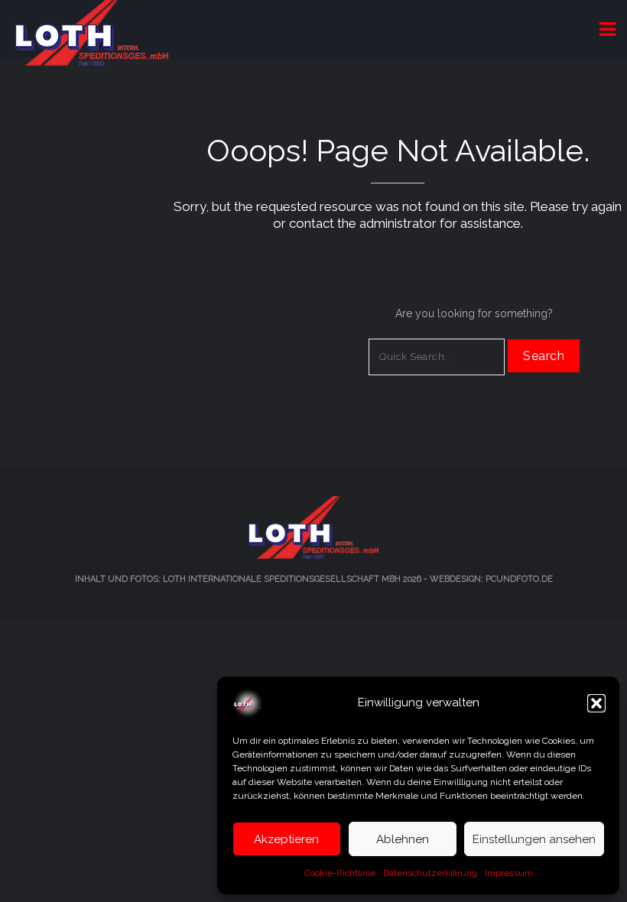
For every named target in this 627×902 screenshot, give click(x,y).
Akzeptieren (286, 839)
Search (543, 356)
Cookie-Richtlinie (339, 873)
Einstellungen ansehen (534, 839)
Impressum (509, 873)
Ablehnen (402, 839)
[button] (596, 703)
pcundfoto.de (519, 579)
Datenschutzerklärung (430, 873)
